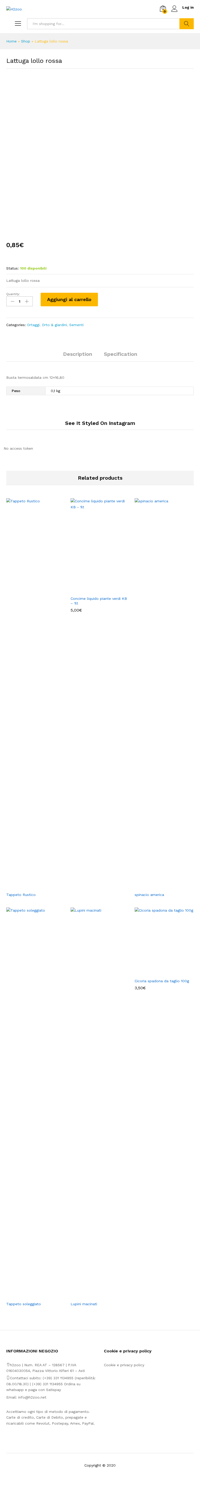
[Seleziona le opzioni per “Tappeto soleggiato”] (29, 1295)
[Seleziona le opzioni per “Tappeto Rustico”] (29, 886)
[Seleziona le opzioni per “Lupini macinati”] (94, 1295)
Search (186, 23)
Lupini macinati (84, 1304)
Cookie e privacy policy (124, 1365)
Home (11, 41)
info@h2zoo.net (32, 1397)
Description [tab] (77, 354)
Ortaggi (33, 325)
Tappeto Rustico (21, 895)
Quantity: (13, 294)
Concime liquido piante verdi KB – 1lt (99, 600)
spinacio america (149, 895)
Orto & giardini (54, 325)
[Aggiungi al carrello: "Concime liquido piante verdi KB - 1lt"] (94, 589)
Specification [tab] (120, 354)
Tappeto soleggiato (23, 1304)
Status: (12, 268)
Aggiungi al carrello (69, 299)
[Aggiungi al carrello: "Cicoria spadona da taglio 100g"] (158, 972)
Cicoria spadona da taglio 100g (162, 981)
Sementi (76, 325)
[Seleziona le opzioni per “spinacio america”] (158, 886)
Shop (25, 41)
